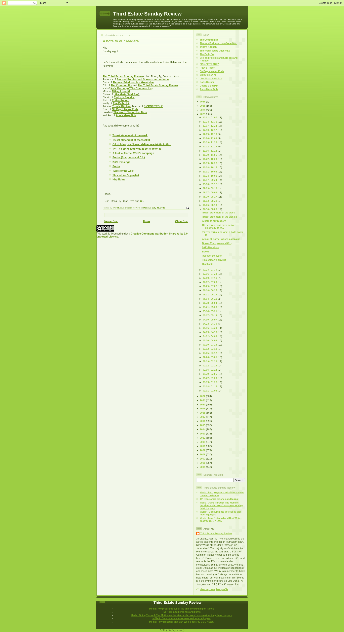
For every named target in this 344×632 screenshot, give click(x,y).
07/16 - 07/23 (210, 274)
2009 (203, 450)
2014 (203, 429)
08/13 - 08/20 (210, 201)
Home (146, 221)
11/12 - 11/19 (210, 146)
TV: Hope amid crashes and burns (219, 499)
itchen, (127, 106)
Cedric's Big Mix (209, 85)
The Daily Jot (207, 54)
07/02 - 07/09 (210, 282)
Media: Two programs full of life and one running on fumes (181, 608)
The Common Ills (209, 39)
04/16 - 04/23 (210, 328)
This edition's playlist (125, 175)
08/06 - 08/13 (210, 205)
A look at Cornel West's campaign (133, 153)
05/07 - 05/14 (210, 315)
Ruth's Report (207, 67)
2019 (203, 408)
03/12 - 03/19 (210, 349)
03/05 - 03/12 (210, 353)
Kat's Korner (207, 82)
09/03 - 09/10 (210, 188)
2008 (203, 454)
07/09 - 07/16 (210, 278)
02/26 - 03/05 (210, 357)
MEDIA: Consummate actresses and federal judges (181, 618)
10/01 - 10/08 (210, 171)
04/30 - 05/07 (210, 319)
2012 (203, 437)
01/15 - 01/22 (210, 382)
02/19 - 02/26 (210, 361)
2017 (203, 417)
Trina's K (117, 106)
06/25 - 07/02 (210, 286)
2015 (203, 425)
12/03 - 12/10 (210, 134)
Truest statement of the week (130, 135)
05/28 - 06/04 (210, 303)
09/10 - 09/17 (210, 184)
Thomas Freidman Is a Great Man (218, 43)
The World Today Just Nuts (215, 50)
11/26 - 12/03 (210, 138)
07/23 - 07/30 (210, 269)
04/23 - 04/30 (210, 323)
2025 (203, 105)
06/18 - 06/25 (210, 290)
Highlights (118, 179)
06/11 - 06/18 (210, 294)
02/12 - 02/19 (210, 365)
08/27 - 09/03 (210, 192)
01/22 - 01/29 (210, 378)
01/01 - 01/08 (210, 390)
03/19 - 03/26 (210, 344)
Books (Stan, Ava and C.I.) (128, 157)
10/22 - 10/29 (210, 159)
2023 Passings (121, 162)
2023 (203, 114)
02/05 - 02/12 (210, 369)
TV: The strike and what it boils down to (136, 148)
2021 (203, 400)
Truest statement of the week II (131, 139)
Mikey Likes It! (208, 75)
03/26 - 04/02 (210, 340)
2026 (203, 101)
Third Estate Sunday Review (147, 14)
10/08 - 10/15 (210, 167)
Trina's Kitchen (208, 47)
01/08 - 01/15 (210, 386)
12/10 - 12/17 (210, 130)
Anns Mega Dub (209, 89)
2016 (203, 421)
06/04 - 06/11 (210, 298)
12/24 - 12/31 (210, 121)
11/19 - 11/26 (210, 142)
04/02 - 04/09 (210, 336)
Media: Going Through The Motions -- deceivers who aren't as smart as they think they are (221, 505)
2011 (203, 442)
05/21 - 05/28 (210, 307)
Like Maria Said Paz (211, 78)
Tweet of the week (123, 170)
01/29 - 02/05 (210, 374)
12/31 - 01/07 (210, 117)
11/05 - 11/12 (210, 150)
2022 (203, 396)
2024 (203, 110)
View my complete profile (214, 589)
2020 (203, 404)
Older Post (181, 221)
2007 (203, 458)
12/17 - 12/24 (210, 126)
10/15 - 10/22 (210, 163)
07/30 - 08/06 (210, 209)
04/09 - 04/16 (210, 332)
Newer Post (111, 221)
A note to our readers (214, 221)
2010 (203, 446)
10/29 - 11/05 (210, 155)
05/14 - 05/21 (210, 311)
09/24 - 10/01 (210, 175)
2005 (203, 467)
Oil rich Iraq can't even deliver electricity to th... (141, 144)
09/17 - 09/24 (210, 180)
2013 (203, 433)
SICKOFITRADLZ (209, 64)
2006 (203, 463)
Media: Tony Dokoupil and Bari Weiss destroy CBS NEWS (220, 519)
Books (116, 166)
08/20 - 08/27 (210, 196)
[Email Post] (187, 208)
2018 (203, 412)
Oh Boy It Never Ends (212, 71)
